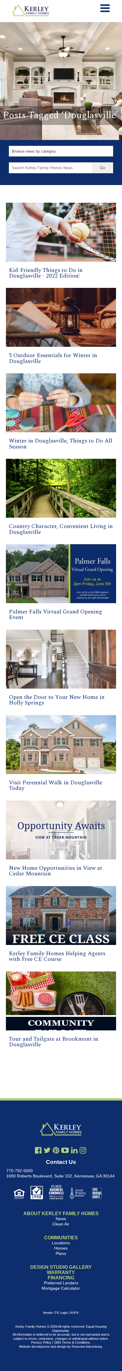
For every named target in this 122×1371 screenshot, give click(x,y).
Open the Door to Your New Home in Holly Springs (57, 700)
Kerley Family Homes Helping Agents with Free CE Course (57, 956)
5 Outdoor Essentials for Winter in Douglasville (53, 358)
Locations (61, 1242)
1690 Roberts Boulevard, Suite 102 (39, 1176)
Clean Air (60, 1224)
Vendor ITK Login (55, 1312)
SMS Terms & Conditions (72, 1342)
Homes (61, 1248)
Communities (61, 1237)
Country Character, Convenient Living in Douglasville (61, 529)
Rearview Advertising (87, 1346)
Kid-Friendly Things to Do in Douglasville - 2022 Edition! (46, 273)
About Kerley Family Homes (61, 1213)
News (61, 1218)
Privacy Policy (41, 1342)
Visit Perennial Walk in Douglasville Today (55, 785)
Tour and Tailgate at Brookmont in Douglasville (53, 1042)
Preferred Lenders (61, 1283)
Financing (61, 1277)
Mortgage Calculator (61, 1288)
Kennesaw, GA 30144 (94, 1176)
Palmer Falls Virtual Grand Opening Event (55, 615)
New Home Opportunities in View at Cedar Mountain (55, 871)
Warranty (61, 1272)
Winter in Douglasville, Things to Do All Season (60, 444)
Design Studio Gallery (61, 1267)
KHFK (74, 1312)
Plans (61, 1253)
